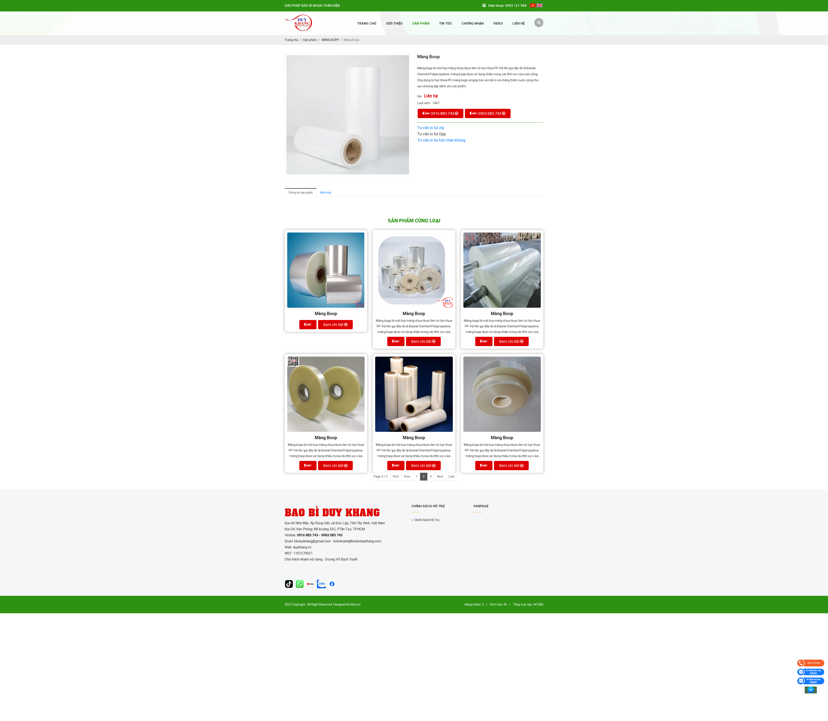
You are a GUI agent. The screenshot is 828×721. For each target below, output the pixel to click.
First (396, 476)
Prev (407, 476)
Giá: (419, 96)
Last (452, 476)
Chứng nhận (473, 23)
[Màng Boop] (326, 270)
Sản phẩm (420, 23)
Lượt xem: (424, 103)
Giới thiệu (394, 23)
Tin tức (445, 23)
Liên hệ (519, 23)
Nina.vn (356, 604)
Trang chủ (366, 23)
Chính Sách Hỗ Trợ (426, 520)
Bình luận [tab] (325, 192)
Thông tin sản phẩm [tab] (300, 192)
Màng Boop (326, 313)
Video (498, 23)
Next (440, 476)
